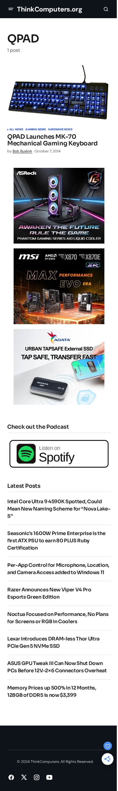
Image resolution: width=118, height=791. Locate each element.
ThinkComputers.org (49, 9)
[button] (11, 9)
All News (16, 129)
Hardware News (60, 129)
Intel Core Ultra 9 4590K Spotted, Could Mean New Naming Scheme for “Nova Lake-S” (58, 508)
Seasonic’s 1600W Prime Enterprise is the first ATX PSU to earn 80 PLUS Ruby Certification (56, 540)
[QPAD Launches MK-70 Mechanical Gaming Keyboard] (59, 94)
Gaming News (35, 129)
